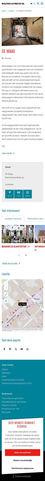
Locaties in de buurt (12, 219)
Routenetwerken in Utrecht (13, 380)
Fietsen (5, 369)
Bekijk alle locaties (10, 263)
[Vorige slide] (19, 255)
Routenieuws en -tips (10, 409)
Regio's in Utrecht (9, 405)
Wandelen (6, 373)
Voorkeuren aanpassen (23, 468)
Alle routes (6, 412)
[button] (22, 305)
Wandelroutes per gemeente (14, 402)
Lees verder (7, 153)
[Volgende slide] (26, 255)
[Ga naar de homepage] (13, 3)
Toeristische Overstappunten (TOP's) (17, 383)
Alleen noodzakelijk (22, 460)
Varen (4, 376)
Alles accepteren (22, 452)
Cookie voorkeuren (23, 476)
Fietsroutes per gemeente (12, 398)
